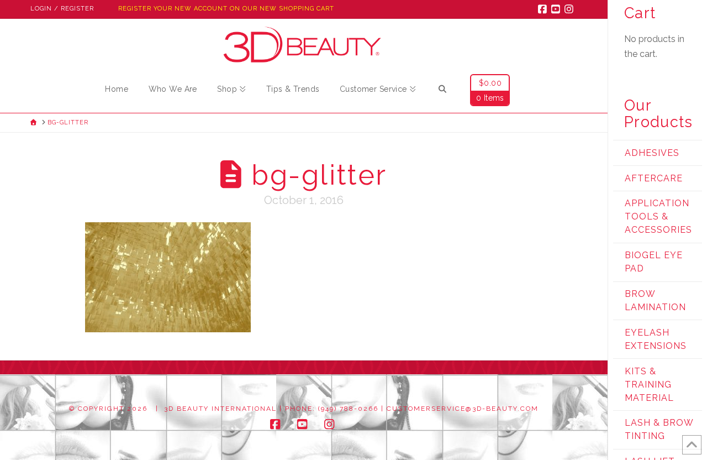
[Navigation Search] (442, 91)
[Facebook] (544, 9)
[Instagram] (570, 9)
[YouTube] (557, 9)
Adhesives (652, 153)
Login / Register (62, 8)
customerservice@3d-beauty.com (463, 408)
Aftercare (654, 178)
